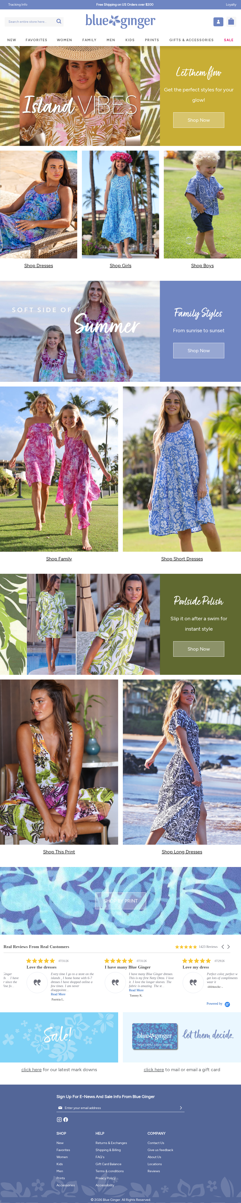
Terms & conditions (110, 1171)
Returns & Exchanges (111, 1143)
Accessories (65, 1185)
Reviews (154, 1171)
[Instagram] (59, 1121)
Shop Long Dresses (182, 852)
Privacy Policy (106, 1178)
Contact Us (156, 1143)
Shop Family (59, 559)
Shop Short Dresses (182, 559)
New (60, 1143)
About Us (154, 1157)
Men (59, 1171)
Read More (11, 994)
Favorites (63, 1150)
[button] (218, 21)
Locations (155, 1164)
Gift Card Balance (108, 1164)
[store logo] (120, 21)
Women (62, 1157)
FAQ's (100, 1157)
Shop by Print (121, 901)
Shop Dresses (38, 265)
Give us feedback (160, 1150)
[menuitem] (12, 40)
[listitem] (93, 978)
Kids (59, 1164)
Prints (60, 1178)
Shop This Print (59, 852)
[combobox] (34, 22)
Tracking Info (17, 5)
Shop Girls (120, 265)
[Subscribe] (181, 1108)
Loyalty (231, 5)
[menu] (120, 40)
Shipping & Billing (108, 1150)
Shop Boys (202, 265)
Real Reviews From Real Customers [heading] (36, 947)
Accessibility (105, 1185)
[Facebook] (65, 1121)
